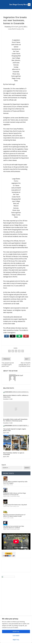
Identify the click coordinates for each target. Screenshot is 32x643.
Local (9, 29)
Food (11, 484)
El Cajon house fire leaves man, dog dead (15, 504)
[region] (16, 629)
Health (11, 518)
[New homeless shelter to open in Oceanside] (16, 442)
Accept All (16, 631)
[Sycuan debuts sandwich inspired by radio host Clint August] (5, 478)
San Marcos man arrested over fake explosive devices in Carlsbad (13, 526)
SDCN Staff (14, 27)
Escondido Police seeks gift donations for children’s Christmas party (15, 420)
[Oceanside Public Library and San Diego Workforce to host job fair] (5, 490)
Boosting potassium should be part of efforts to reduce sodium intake (14, 515)
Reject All (16, 639)
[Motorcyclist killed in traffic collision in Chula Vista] (16, 392)
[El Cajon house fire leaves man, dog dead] (5, 502)
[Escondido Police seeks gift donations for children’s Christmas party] (16, 409)
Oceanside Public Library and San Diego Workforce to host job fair (14, 493)
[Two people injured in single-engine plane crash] (16, 425)
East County (13, 506)
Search (4, 465)
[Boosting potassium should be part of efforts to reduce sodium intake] (5, 512)
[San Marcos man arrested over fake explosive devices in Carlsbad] (5, 523)
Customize (16, 635)
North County (16, 29)
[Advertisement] (16, 566)
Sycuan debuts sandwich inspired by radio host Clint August (15, 482)
